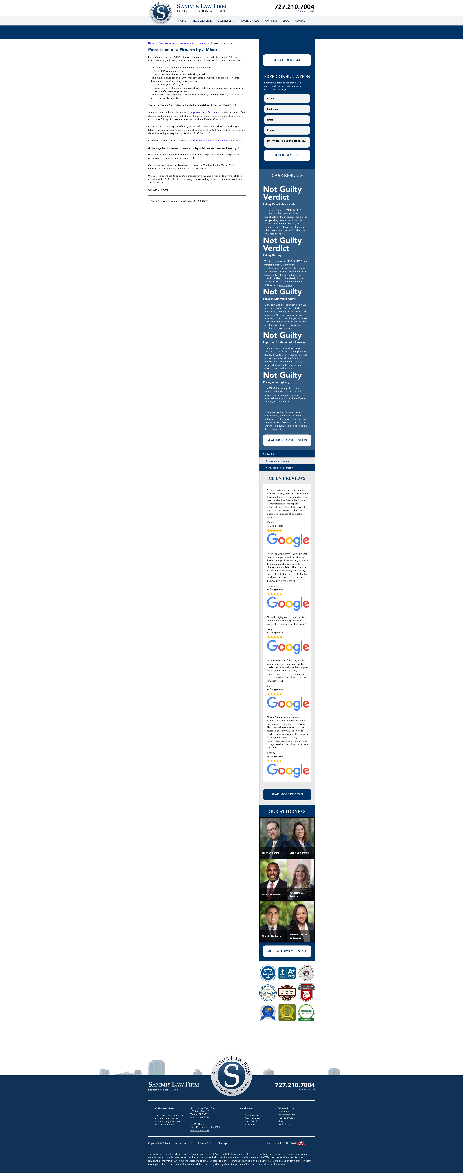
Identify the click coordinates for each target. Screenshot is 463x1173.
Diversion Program (279, 460)
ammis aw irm (202, 7)
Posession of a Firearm (281, 467)
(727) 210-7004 (172, 1121)
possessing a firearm (204, 112)
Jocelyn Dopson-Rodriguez (298, 936)
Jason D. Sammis (271, 852)
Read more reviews (287, 794)
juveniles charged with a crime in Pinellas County (214, 140)
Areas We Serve (202, 20)
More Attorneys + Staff (287, 951)
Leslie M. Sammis (299, 852)
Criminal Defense (287, 1108)
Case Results (225, 20)
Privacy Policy (205, 1143)
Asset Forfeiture (286, 1114)
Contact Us (284, 1124)
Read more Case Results (287, 440)
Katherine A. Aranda (296, 894)
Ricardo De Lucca (271, 936)
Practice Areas (249, 20)
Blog (286, 20)
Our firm (271, 20)
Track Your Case (286, 1117)
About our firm (287, 60)
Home (182, 20)
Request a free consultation (163, 1089)
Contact (300, 20)
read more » (276, 233)
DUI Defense (284, 1111)
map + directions (164, 1124)
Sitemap (222, 1143)
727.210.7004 (294, 7)
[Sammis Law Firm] (161, 12)
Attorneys (250, 1124)
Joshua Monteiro (271, 894)
